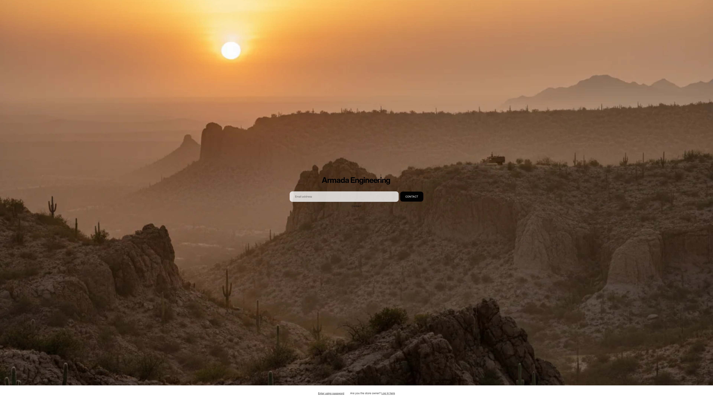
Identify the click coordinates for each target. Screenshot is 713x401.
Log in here (388, 393)
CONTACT (411, 196)
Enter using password (331, 393)
